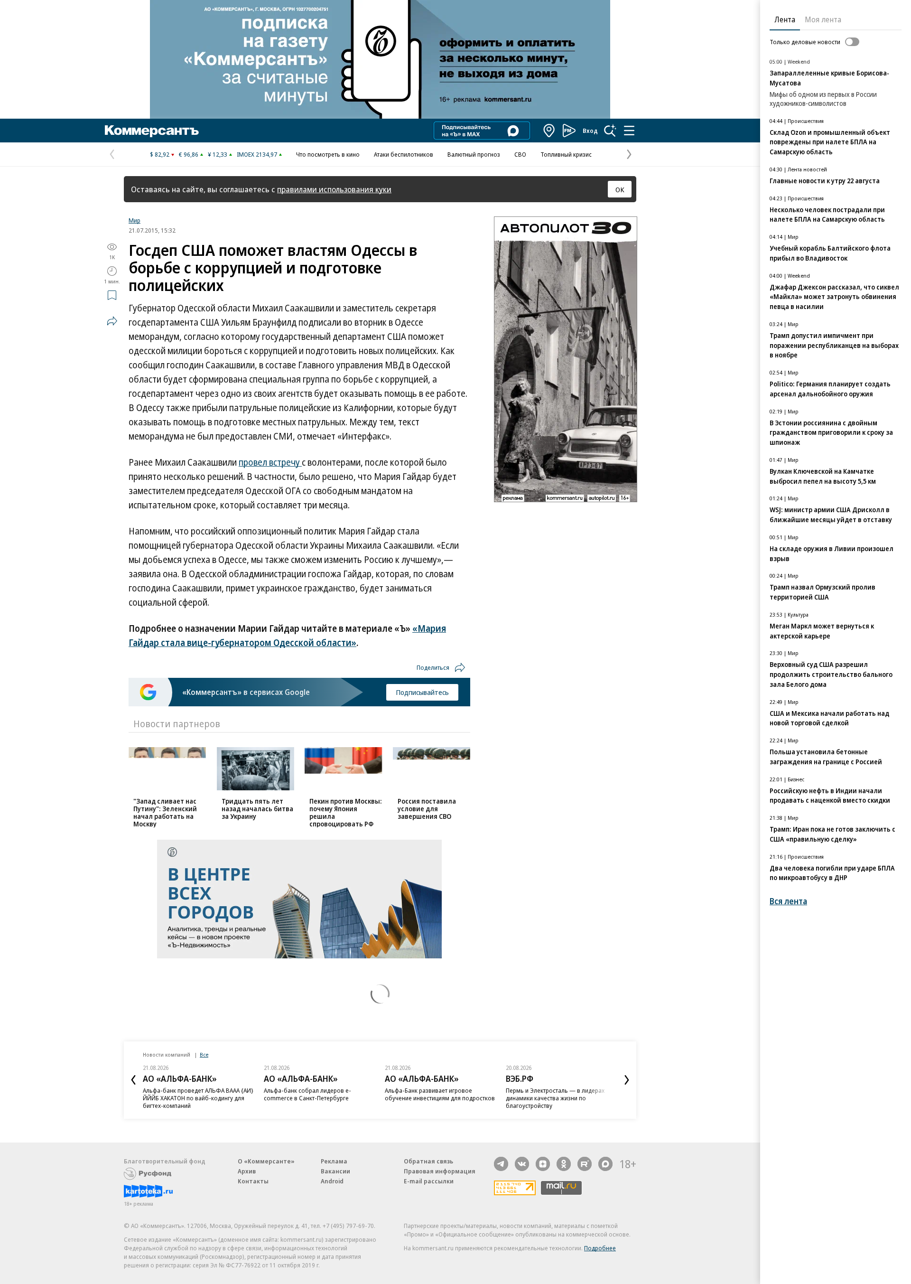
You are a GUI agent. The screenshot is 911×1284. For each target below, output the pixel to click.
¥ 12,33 (217, 154)
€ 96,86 (188, 154)
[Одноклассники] (564, 1164)
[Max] (605, 1164)
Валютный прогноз (473, 154)
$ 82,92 (159, 154)
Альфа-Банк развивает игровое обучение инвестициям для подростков (440, 1094)
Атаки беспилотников (403, 154)
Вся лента (788, 901)
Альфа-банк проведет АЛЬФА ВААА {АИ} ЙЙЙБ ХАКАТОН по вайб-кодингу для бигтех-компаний (198, 1098)
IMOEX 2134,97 (257, 154)
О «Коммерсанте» (266, 1161)
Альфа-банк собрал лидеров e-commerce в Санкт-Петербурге (307, 1094)
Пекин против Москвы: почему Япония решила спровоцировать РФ (345, 812)
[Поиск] (610, 130)
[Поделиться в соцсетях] (112, 321)
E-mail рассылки (429, 1181)
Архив (247, 1171)
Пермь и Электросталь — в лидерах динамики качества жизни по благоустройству (555, 1098)
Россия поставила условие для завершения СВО (427, 809)
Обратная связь (428, 1161)
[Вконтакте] (522, 1164)
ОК (619, 189)
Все (204, 1054)
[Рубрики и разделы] (629, 130)
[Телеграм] (501, 1164)
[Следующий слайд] (626, 1079)
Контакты (253, 1181)
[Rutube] (584, 1164)
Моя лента (823, 19)
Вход (590, 130)
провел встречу (270, 462)
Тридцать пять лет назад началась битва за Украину (257, 809)
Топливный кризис (566, 154)
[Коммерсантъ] (152, 130)
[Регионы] (549, 130)
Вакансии (335, 1171)
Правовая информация (439, 1171)
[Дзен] (543, 1164)
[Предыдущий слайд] (133, 1079)
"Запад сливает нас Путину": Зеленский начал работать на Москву (165, 812)
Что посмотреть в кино (328, 154)
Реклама (334, 1161)
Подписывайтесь (422, 692)
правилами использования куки (334, 189)
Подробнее (600, 1248)
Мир (134, 220)
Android (332, 1181)
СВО (520, 154)
